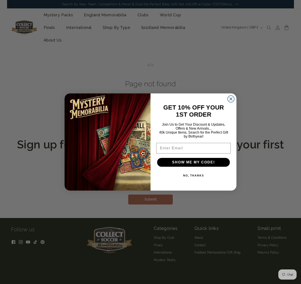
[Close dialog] (231, 99)
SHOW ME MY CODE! (193, 162)
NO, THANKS (193, 175)
